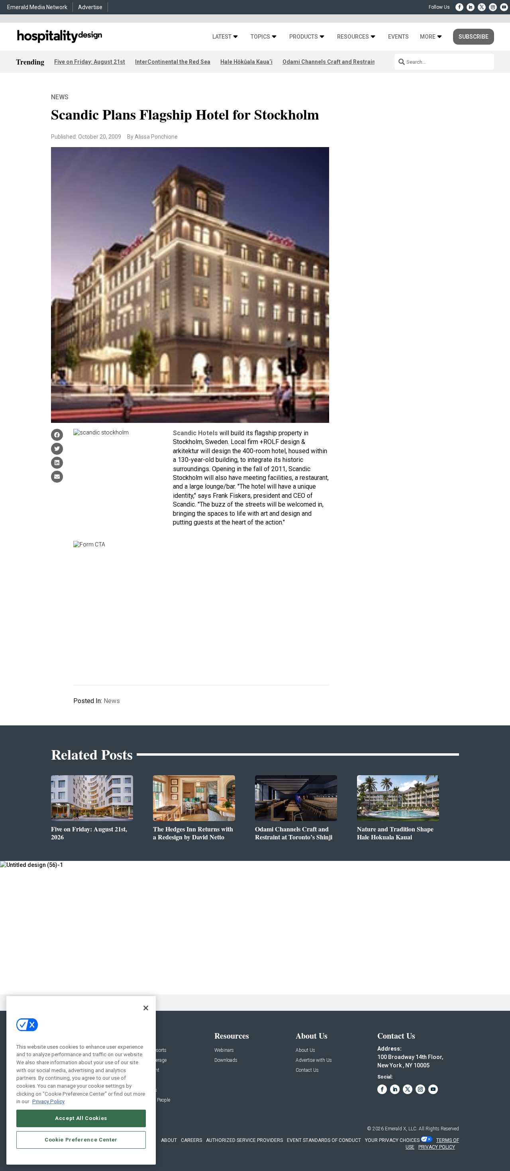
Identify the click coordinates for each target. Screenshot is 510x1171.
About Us (305, 1050)
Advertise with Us (314, 1060)
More (427, 37)
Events (398, 37)
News (60, 97)
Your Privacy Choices (392, 1140)
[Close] (146, 1008)
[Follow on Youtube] (504, 7)
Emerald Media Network (37, 7)
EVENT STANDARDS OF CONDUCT (324, 1140)
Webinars (224, 1050)
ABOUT (169, 1140)
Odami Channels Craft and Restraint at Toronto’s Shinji (354, 62)
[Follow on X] (482, 7)
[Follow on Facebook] (459, 7)
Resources (353, 37)
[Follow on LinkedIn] (471, 7)
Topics (260, 37)
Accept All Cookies (81, 1118)
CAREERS (191, 1140)
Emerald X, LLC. (401, 1129)
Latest (221, 37)
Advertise (90, 7)
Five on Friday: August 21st (89, 62)
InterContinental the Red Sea (172, 62)
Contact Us (307, 1070)
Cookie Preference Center (81, 1140)
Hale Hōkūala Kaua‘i (246, 62)
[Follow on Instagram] (493, 7)
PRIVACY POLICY (436, 1147)
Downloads (225, 1060)
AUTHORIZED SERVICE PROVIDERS (244, 1140)
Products (303, 37)
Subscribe (473, 36)
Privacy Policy (48, 1101)
